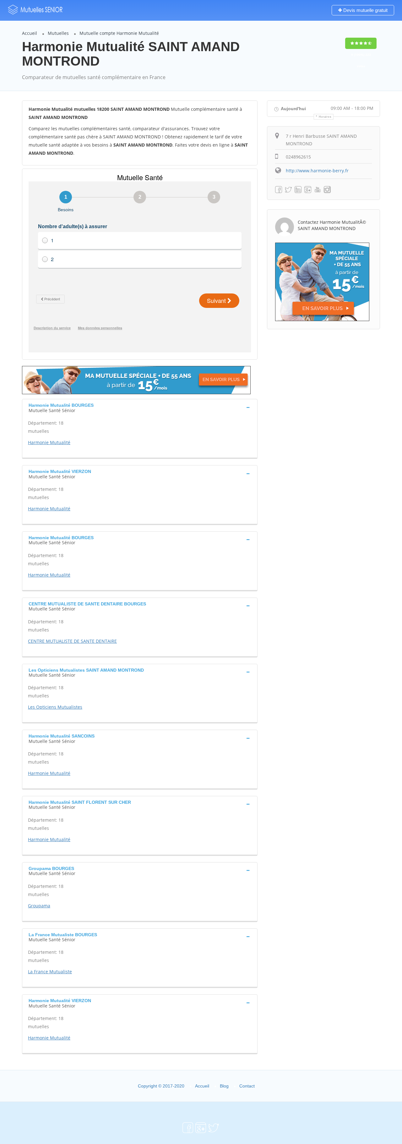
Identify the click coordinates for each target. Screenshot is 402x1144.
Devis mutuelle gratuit (365, 10)
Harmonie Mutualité (49, 442)
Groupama (39, 906)
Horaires (325, 116)
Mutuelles (58, 33)
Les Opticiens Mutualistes (55, 707)
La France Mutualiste (50, 972)
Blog (224, 1085)
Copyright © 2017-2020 (161, 1085)
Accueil (29, 33)
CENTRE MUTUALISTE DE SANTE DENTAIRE (72, 641)
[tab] (140, 407)
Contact (247, 1085)
